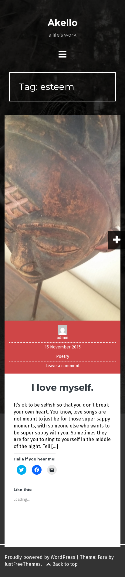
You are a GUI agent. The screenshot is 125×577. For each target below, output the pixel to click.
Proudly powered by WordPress (40, 557)
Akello (63, 22)
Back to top (64, 564)
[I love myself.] (62, 217)
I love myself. (62, 387)
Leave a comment (62, 365)
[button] (62, 218)
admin (62, 337)
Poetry (62, 356)
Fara (102, 557)
